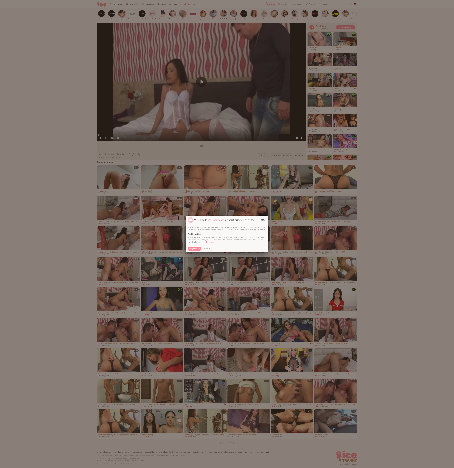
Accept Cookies (194, 249)
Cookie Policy (208, 242)
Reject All (207, 249)
